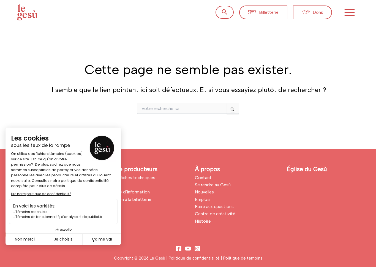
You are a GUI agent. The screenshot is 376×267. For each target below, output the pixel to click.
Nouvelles (204, 192)
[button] (225, 12)
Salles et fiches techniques (129, 177)
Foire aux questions (214, 206)
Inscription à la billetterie (127, 199)
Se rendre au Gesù (213, 184)
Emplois (203, 199)
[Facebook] (179, 249)
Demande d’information (126, 192)
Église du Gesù (307, 169)
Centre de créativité (215, 213)
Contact (203, 177)
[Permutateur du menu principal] (349, 12)
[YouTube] (188, 249)
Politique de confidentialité (195, 258)
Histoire (203, 221)
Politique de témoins (242, 258)
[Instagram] (197, 249)
